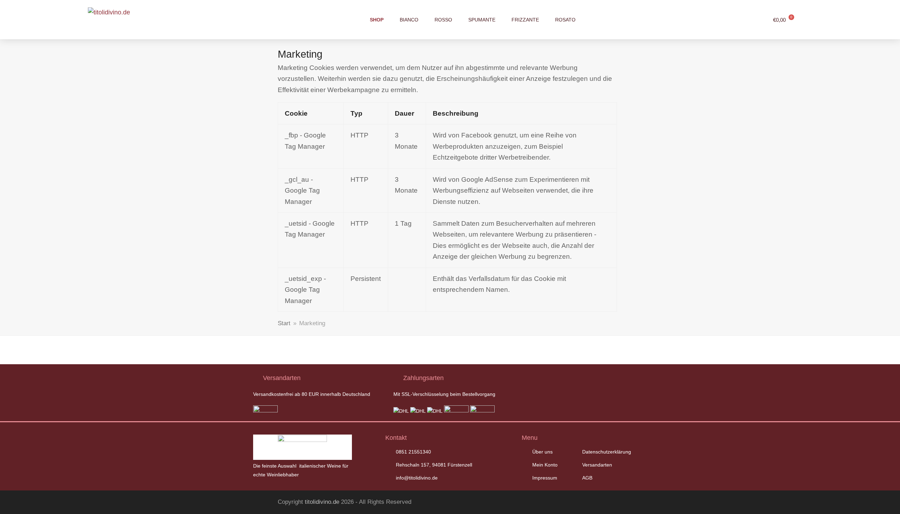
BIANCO (409, 20)
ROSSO (443, 20)
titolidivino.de (322, 502)
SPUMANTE (481, 20)
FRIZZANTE (525, 20)
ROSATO (565, 20)
